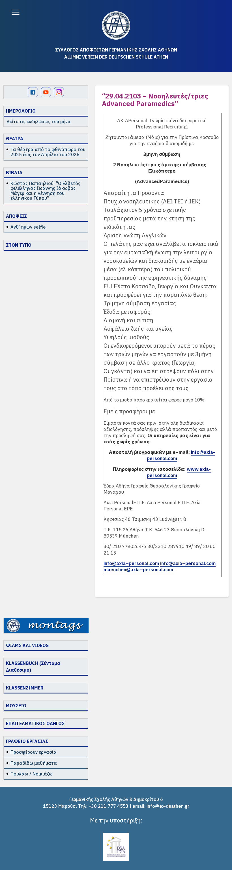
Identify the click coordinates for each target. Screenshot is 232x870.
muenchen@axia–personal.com (138, 569)
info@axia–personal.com (131, 563)
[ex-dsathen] (116, 25)
